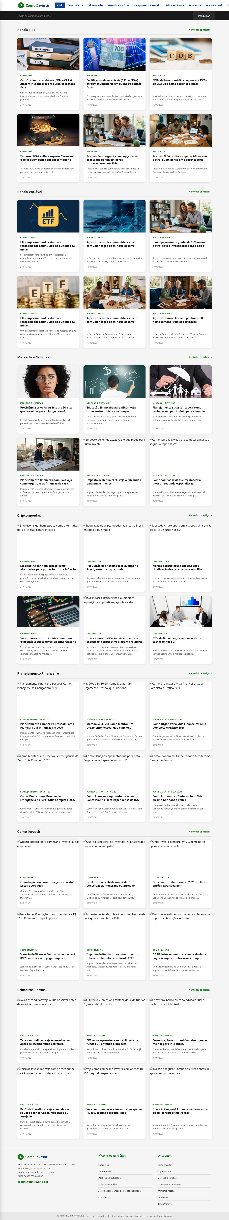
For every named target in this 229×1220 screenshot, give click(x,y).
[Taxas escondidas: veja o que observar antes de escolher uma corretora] (48, 1030)
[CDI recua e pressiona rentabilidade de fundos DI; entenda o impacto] (114, 1030)
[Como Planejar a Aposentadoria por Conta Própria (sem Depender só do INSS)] (114, 788)
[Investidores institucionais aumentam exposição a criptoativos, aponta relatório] (48, 630)
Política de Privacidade (109, 1177)
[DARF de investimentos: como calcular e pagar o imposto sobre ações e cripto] (181, 946)
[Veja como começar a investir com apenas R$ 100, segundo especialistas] (114, 1103)
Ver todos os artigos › (200, 29)
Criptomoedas (95, 5)
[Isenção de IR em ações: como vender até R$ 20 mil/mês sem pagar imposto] (48, 946)
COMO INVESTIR (28, 877)
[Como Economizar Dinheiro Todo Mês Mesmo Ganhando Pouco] (181, 788)
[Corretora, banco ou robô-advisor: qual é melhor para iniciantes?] (181, 1030)
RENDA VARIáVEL (29, 237)
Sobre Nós (103, 1164)
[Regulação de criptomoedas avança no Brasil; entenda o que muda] (114, 558)
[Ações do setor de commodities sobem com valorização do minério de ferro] (114, 236)
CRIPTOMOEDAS (28, 561)
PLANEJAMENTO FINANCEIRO (35, 719)
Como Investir (75, 5)
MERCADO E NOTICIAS (31, 403)
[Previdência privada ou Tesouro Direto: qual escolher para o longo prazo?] (48, 399)
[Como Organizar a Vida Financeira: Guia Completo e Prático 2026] (181, 716)
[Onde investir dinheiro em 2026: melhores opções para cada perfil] (181, 874)
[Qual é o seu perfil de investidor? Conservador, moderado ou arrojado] (114, 874)
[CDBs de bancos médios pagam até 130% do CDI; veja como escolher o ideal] (181, 74)
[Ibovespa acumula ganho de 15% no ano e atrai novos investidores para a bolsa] (181, 236)
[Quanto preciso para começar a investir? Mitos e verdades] (48, 874)
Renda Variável (214, 5)
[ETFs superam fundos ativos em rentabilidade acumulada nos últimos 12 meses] (48, 236)
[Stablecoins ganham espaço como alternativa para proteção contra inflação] (48, 558)
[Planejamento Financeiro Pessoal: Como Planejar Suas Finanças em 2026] (48, 716)
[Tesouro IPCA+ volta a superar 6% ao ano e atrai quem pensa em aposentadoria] (48, 148)
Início (60, 5)
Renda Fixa (195, 5)
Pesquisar (204, 15)
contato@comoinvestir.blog (33, 1181)
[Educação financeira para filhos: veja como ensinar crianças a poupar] (114, 399)
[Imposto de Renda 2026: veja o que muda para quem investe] (114, 472)
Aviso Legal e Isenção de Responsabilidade (119, 1190)
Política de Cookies (107, 1184)
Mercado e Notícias (118, 5)
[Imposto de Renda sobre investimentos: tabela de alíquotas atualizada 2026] (114, 946)
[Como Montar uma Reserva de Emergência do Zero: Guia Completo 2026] (48, 788)
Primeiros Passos (175, 5)
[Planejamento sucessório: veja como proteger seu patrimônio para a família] (181, 399)
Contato (102, 1197)
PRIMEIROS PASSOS (30, 1035)
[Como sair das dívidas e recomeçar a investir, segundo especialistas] (181, 472)
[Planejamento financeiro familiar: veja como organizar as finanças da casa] (48, 472)
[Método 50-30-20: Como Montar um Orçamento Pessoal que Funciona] (114, 716)
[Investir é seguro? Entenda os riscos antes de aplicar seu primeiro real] (181, 1103)
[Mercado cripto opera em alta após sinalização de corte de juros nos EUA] (181, 558)
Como (36, 1157)
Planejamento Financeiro (147, 5)
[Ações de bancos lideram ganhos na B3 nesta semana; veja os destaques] (181, 312)
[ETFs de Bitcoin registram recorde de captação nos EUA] (181, 630)
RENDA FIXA (26, 75)
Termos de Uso (105, 1171)
